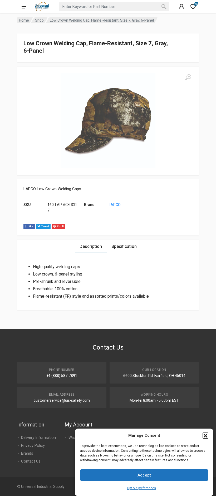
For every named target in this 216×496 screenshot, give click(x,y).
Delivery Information (38, 437)
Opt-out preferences (141, 488)
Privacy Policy (33, 445)
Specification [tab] (124, 246)
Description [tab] (91, 246)
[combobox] (114, 6)
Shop (39, 20)
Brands (27, 453)
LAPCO (115, 205)
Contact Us (31, 461)
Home (24, 20)
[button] (205, 435)
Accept (144, 475)
